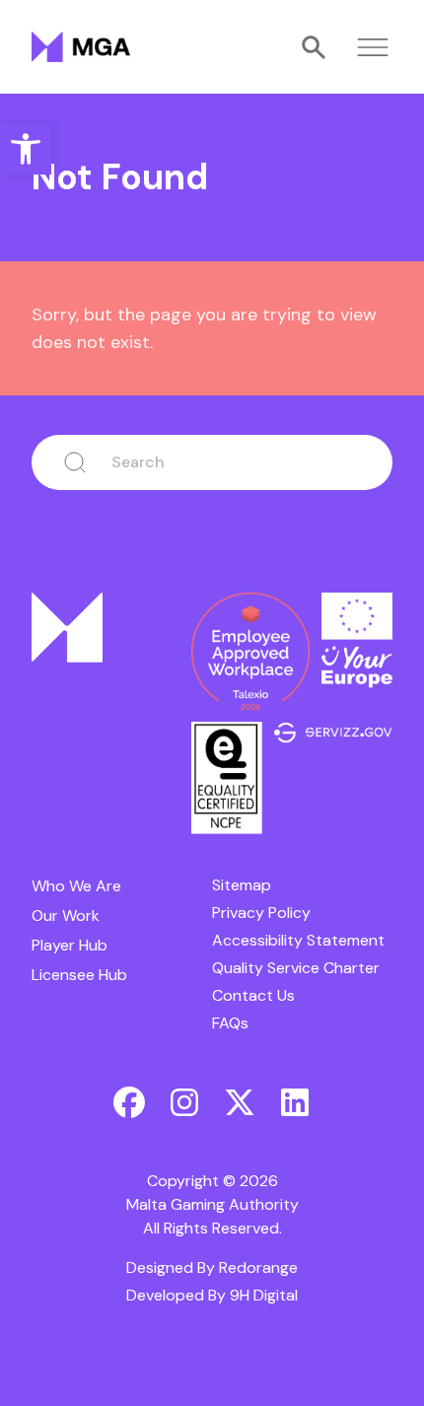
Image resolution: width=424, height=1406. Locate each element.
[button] (25, 149)
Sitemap (241, 885)
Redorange (258, 1267)
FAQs (230, 1023)
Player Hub (69, 945)
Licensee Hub (79, 974)
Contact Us (253, 995)
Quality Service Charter (296, 967)
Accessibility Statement (298, 940)
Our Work (66, 915)
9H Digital (264, 1295)
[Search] (313, 47)
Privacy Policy (261, 912)
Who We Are (76, 886)
